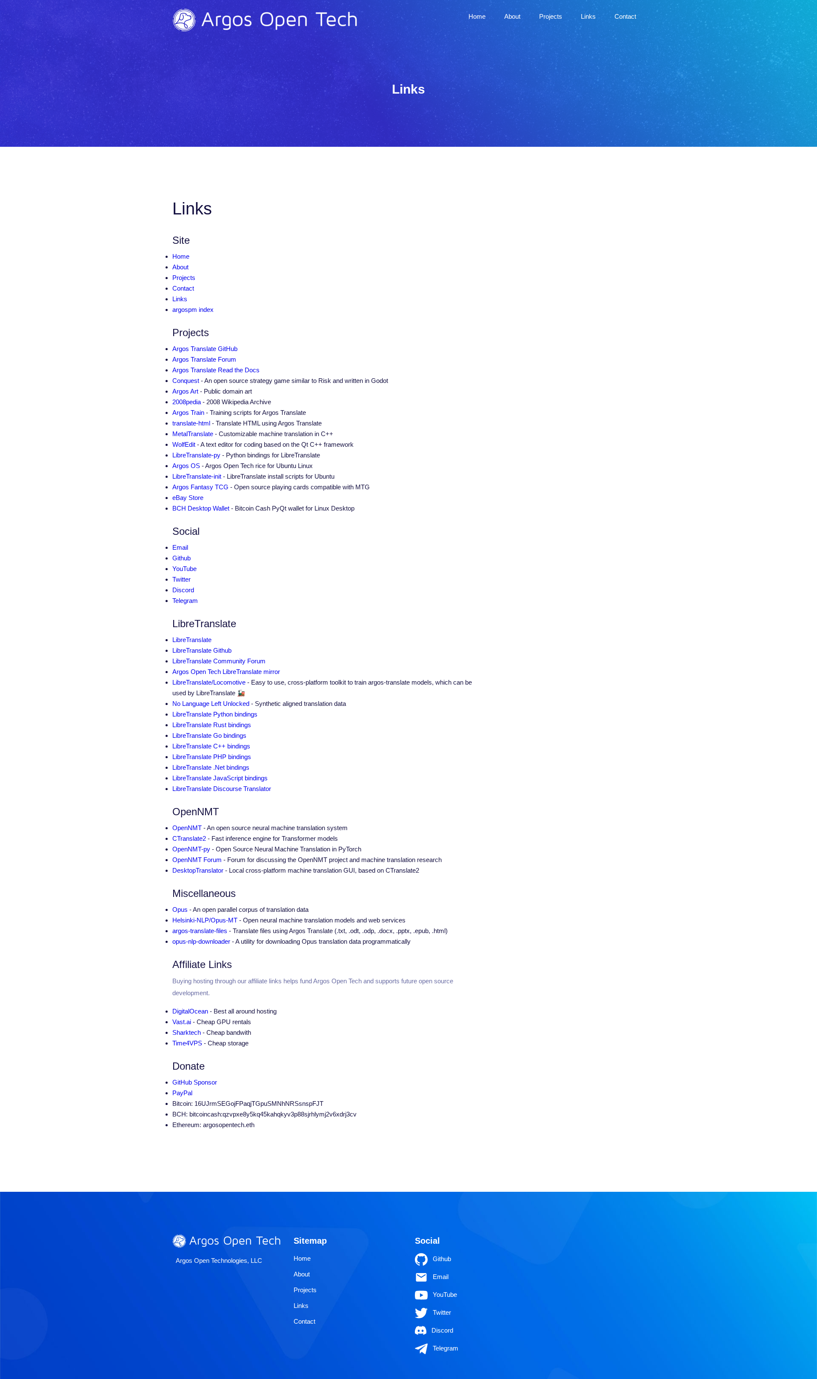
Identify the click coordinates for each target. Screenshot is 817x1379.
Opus (180, 909)
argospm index (193, 309)
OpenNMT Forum (197, 859)
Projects (550, 16)
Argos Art (185, 391)
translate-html (191, 423)
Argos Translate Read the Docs (216, 370)
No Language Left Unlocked (210, 703)
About (512, 16)
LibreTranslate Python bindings (214, 714)
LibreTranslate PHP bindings (211, 756)
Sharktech (186, 1032)
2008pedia (186, 401)
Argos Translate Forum (204, 359)
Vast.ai (181, 1021)
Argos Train (188, 412)
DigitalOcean (190, 1011)
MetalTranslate (192, 433)
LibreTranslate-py (196, 455)
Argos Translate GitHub (204, 348)
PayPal (182, 1092)
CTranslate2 (189, 838)
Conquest (185, 380)
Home (477, 16)
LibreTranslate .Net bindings (210, 767)
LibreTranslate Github (201, 650)
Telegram (185, 600)
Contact (625, 16)
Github (181, 558)
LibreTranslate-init (196, 476)
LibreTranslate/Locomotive (209, 682)
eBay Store (187, 497)
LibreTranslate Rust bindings (211, 724)
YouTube (184, 568)
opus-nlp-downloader (201, 941)
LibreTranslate (191, 639)
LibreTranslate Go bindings (209, 735)
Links (588, 16)
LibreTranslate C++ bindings (211, 746)
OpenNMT (187, 827)
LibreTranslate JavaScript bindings (220, 778)
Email (180, 547)
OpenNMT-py (191, 849)
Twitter (181, 579)
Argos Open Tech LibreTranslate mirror (226, 671)
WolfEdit (183, 444)
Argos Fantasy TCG (200, 487)
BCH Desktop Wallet (200, 508)
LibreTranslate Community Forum (219, 661)
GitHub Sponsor (194, 1082)
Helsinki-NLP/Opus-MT (204, 920)
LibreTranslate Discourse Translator (221, 788)
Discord (183, 590)
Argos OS (186, 465)
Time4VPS (187, 1043)
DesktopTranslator (197, 870)
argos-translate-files (199, 930)
